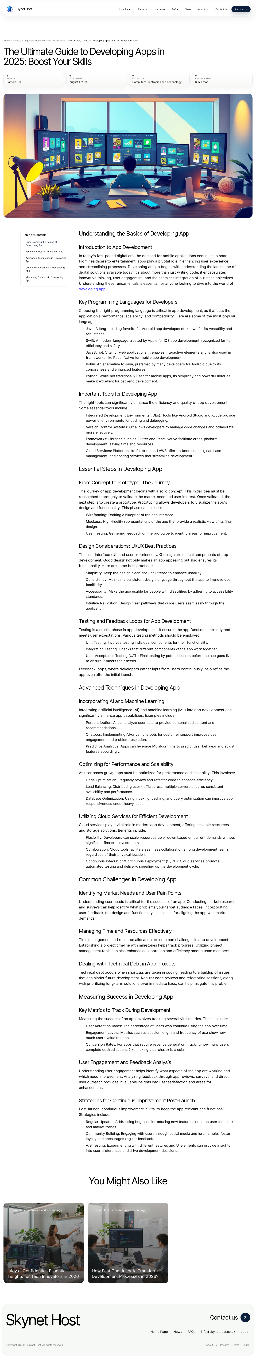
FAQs (191, 1331)
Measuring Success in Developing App (44, 279)
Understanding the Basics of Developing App (41, 244)
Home (6, 40)
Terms (235, 1344)
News (16, 40)
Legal (246, 1344)
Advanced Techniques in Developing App (46, 260)
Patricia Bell (14, 82)
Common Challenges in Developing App (45, 269)
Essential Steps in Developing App (44, 251)
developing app (92, 289)
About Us (211, 1344)
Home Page (159, 1331)
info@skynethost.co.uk (218, 1331)
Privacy (224, 1344)
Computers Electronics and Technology (43, 40)
